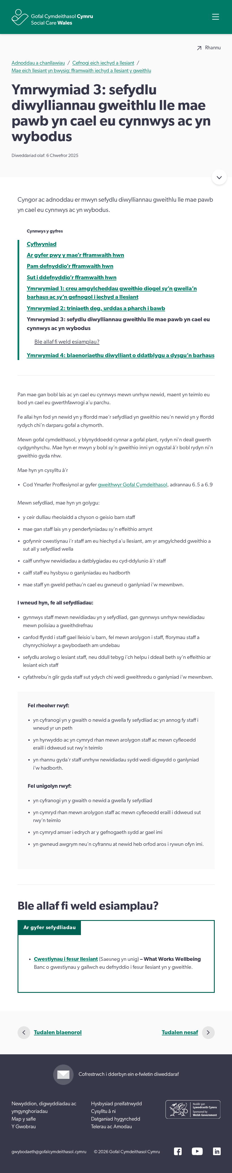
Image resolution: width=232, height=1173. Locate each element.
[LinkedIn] (217, 1151)
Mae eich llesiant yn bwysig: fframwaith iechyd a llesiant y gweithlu (81, 70)
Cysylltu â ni (103, 1111)
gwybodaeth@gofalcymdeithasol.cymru (49, 1151)
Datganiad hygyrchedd (115, 1119)
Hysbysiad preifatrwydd (116, 1103)
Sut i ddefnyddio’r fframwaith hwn (72, 277)
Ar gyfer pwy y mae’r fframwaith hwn (75, 255)
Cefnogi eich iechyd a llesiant (103, 63)
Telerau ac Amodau (111, 1126)
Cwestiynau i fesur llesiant (66, 959)
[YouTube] (197, 1151)
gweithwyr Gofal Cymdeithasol (132, 484)
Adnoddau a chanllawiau (38, 63)
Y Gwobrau (24, 1126)
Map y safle (24, 1119)
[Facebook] (178, 1151)
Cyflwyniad (42, 244)
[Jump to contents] (219, 177)
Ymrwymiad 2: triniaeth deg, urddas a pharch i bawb (96, 308)
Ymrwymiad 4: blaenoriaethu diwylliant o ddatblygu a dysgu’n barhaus (120, 355)
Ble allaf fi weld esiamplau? (67, 342)
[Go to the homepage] (52, 17)
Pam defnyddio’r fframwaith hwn (70, 266)
